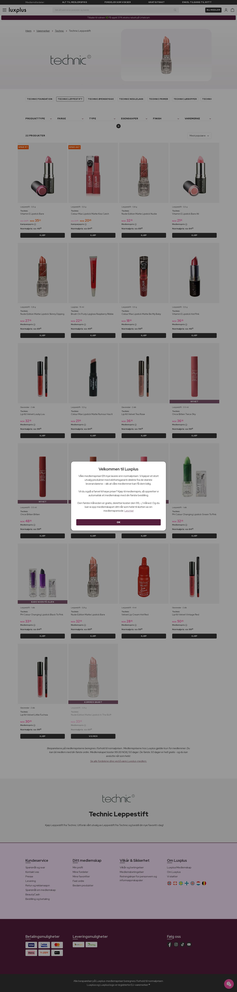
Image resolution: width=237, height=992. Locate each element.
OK (118, 522)
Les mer (129, 510)
